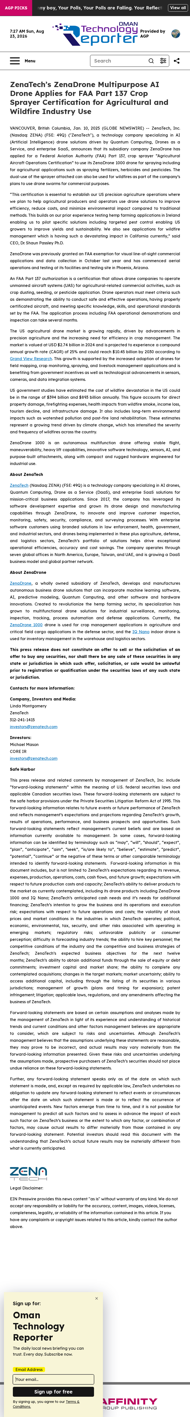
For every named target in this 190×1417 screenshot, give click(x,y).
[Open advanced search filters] (163, 61)
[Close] (96, 1298)
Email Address (29, 1369)
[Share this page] (176, 61)
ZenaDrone (20, 583)
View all (178, 7)
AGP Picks (16, 7)
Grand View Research (31, 358)
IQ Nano (140, 631)
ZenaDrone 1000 (26, 624)
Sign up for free (53, 1392)
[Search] (151, 61)
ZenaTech (19, 485)
